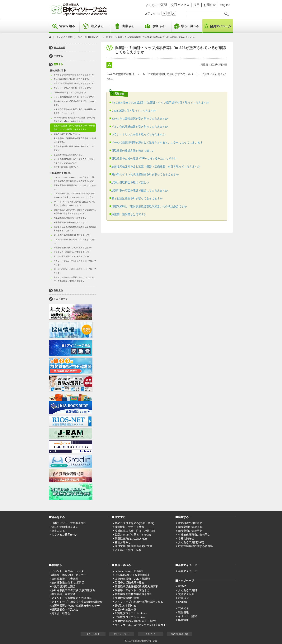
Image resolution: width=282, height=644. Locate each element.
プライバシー (121, 634)
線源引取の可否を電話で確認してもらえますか (139, 190)
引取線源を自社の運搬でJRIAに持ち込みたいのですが (143, 158)
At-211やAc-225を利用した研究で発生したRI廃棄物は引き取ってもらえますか (74, 203)
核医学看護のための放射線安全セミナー (75, 605)
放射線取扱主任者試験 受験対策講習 (73, 590)
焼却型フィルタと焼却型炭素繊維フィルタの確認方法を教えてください (75, 229)
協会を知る (59, 47)
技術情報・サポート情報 (129, 526)
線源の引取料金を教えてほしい (130, 182)
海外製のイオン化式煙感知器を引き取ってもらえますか (145, 174)
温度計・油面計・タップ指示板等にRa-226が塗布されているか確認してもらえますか (74, 127)
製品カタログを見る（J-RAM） (134, 534)
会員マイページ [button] (187, 565)
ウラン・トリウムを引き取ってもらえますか (138, 134)
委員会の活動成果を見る (129, 582)
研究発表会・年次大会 (64, 609)
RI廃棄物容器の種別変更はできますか (70, 218)
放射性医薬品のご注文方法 (131, 538)
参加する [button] (156, 26)
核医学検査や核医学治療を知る (133, 594)
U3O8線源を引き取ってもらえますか (133, 110)
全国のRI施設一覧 (125, 609)
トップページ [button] (186, 580)
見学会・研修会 (60, 613)
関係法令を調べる (125, 605)
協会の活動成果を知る (64, 526)
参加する (58, 290)
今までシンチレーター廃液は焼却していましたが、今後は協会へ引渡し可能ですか (74, 279)
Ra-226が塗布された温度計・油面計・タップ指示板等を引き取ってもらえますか (160, 102)
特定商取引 (179, 634)
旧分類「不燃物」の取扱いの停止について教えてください (75, 271)
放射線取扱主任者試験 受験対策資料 (136, 586)
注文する (58, 56)
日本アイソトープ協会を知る (68, 523)
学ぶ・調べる (61, 299)
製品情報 (183, 612)
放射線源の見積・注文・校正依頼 (135, 530)
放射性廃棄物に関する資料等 (195, 546)
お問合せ (210, 5)
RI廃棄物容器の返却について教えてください (73, 248)
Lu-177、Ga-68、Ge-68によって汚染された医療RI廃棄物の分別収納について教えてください (74, 179)
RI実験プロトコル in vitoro (131, 613)
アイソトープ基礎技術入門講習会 (71, 597)
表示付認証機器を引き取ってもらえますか (136, 198)
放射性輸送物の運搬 (127, 597)
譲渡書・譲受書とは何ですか (128, 214)
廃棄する (58, 64)
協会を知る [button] (64, 26)
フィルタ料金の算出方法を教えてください (72, 235)
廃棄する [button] (125, 26)
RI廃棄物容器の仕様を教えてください (70, 222)
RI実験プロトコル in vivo (130, 617)
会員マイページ (217, 26)
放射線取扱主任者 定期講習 (67, 582)
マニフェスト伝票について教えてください (72, 252)
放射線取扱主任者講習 (64, 578)
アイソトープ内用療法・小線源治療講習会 (76, 601)
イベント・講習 (187, 616)
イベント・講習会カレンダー (68, 571)
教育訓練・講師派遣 (63, 594)
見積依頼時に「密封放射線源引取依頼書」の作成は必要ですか (149, 206)
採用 (196, 5)
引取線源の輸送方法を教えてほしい (132, 150)
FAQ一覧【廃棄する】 (89, 37)
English (225, 5)
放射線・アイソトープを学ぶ (132, 590)
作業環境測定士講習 (63, 586)
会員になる (58, 530)
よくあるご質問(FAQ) (64, 534)
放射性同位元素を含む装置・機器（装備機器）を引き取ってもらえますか (155, 166)
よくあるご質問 (156, 5)
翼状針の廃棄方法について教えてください (72, 256)
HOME (182, 586)
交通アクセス (180, 5)
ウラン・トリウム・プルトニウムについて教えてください (75, 263)
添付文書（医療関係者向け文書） (135, 546)
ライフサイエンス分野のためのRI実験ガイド (141, 624)
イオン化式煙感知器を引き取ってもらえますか (139, 126)
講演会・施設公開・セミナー (68, 574)
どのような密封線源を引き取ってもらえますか (139, 118)
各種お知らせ (123, 542)
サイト (150, 634)
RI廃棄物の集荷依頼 (190, 526)
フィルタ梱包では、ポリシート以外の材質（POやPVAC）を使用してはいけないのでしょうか (74, 195)
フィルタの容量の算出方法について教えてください (75, 241)
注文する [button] (95, 26)
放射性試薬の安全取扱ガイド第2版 (136, 620)
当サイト (93, 634)
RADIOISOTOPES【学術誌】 (132, 574)
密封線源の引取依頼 (190, 523)
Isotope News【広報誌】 (130, 571)
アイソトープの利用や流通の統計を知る (139, 601)
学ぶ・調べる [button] (187, 26)
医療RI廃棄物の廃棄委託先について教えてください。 (75, 187)
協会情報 (183, 620)
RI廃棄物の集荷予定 (190, 530)
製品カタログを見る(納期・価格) (134, 523)
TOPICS (183, 608)
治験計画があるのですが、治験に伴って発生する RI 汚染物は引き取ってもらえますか (75, 211)
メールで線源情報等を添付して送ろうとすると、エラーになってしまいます (157, 142)
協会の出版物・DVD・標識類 (132, 578)
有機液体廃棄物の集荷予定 (194, 534)
